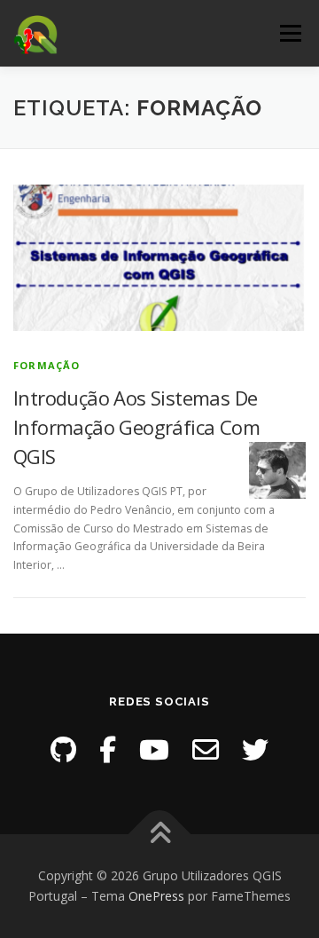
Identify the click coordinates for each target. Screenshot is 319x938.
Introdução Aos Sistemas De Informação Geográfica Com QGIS (136, 426)
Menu (289, 33)
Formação (47, 365)
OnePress (156, 895)
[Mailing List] (205, 749)
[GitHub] (63, 749)
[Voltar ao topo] (159, 833)
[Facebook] (107, 749)
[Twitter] (255, 749)
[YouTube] (154, 749)
